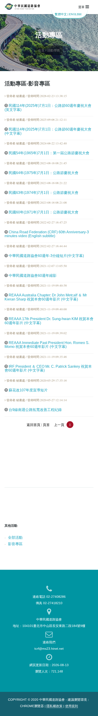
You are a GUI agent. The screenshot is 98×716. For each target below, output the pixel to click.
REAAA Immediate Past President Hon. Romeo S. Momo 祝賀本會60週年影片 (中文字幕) (47, 345)
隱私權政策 (54, 706)
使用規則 (71, 706)
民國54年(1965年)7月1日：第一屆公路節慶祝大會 (49, 153)
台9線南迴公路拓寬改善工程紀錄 (35, 410)
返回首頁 (33, 425)
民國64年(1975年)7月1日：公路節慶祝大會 (43, 173)
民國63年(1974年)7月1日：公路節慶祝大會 (43, 193)
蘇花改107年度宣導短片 (28, 390)
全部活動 (15, 537)
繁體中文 (61, 14)
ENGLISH (75, 14)
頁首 (46, 425)
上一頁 (59, 425)
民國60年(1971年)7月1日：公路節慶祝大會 (43, 212)
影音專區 (15, 543)
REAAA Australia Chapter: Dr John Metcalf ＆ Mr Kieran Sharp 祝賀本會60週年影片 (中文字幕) (46, 297)
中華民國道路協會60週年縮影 (33, 275)
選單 (81, 7)
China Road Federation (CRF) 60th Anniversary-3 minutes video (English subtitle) (47, 234)
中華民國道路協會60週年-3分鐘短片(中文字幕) (46, 256)
